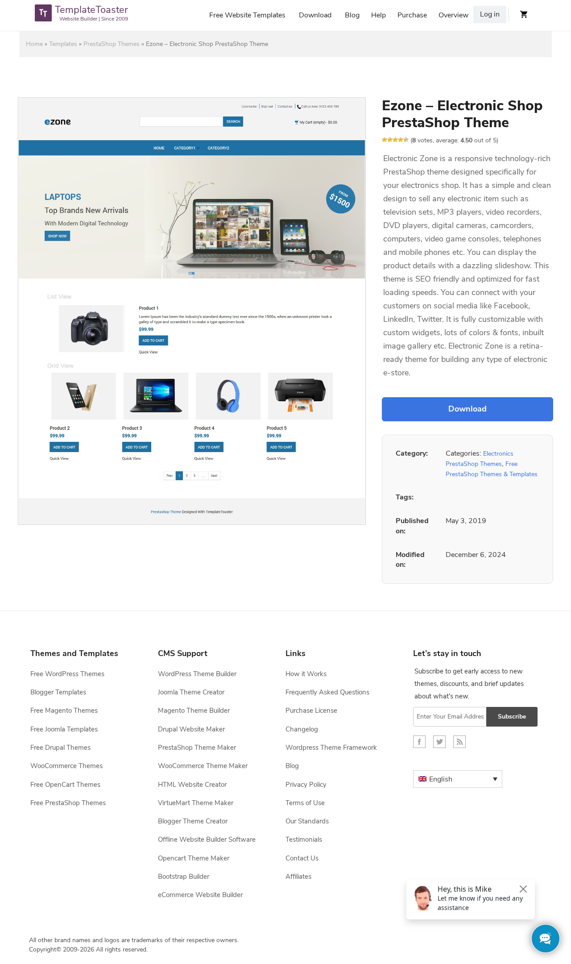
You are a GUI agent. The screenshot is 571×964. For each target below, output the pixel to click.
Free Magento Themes (64, 710)
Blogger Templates (58, 692)
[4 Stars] (400, 139)
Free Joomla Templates (64, 729)
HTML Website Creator (192, 784)
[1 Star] (384, 139)
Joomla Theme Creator (191, 692)
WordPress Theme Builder (197, 673)
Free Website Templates (247, 15)
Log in (490, 14)
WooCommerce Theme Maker (203, 765)
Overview (453, 15)
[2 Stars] (390, 139)
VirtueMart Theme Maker (195, 802)
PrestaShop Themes (111, 44)
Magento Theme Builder (194, 710)
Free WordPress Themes (67, 673)
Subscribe (512, 716)
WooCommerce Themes (66, 765)
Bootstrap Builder (183, 876)
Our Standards (307, 821)
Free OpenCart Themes (65, 784)
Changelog (302, 729)
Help (378, 15)
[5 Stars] (406, 139)
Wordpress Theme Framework (331, 747)
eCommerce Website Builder (200, 894)
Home (34, 44)
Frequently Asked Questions (327, 692)
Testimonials (304, 839)
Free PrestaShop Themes (68, 802)
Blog (352, 15)
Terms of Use (305, 802)
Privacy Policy (306, 784)
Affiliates (298, 876)
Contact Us (302, 858)
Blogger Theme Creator (193, 821)
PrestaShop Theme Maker (197, 747)
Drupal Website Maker (191, 729)
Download (315, 15)
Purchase (412, 15)
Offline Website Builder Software (207, 839)
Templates (63, 44)
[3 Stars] (395, 139)
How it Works (306, 673)
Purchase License (311, 710)
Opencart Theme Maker (193, 858)
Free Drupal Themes (60, 747)
